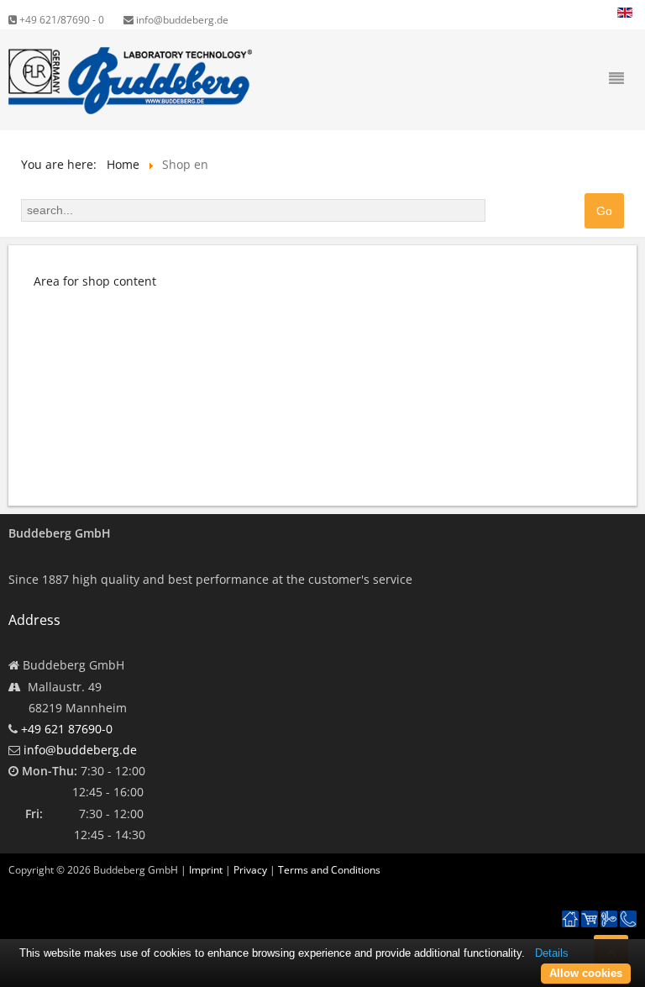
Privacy (250, 870)
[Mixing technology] (608, 919)
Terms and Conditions (329, 870)
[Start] (570, 919)
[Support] (628, 910)
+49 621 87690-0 (67, 729)
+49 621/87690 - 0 (60, 20)
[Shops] (589, 919)
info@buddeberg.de (181, 20)
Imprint (206, 870)
